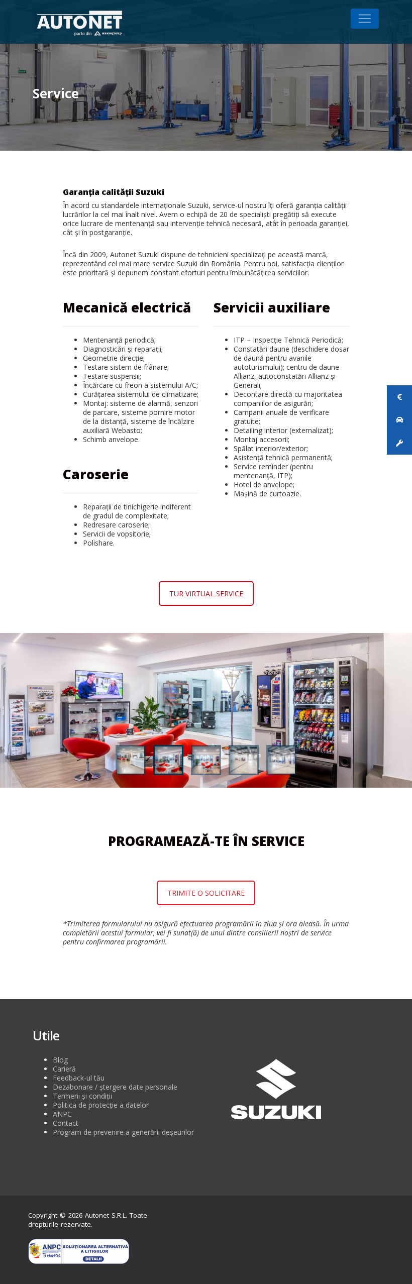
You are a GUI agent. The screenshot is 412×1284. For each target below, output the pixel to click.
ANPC (62, 1114)
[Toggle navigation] (365, 19)
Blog (60, 1059)
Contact (65, 1123)
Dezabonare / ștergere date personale (115, 1087)
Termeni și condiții (82, 1096)
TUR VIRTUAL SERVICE (206, 593)
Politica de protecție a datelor (101, 1105)
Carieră (64, 1069)
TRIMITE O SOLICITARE (206, 893)
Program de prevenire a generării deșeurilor (123, 1132)
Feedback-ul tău (79, 1078)
